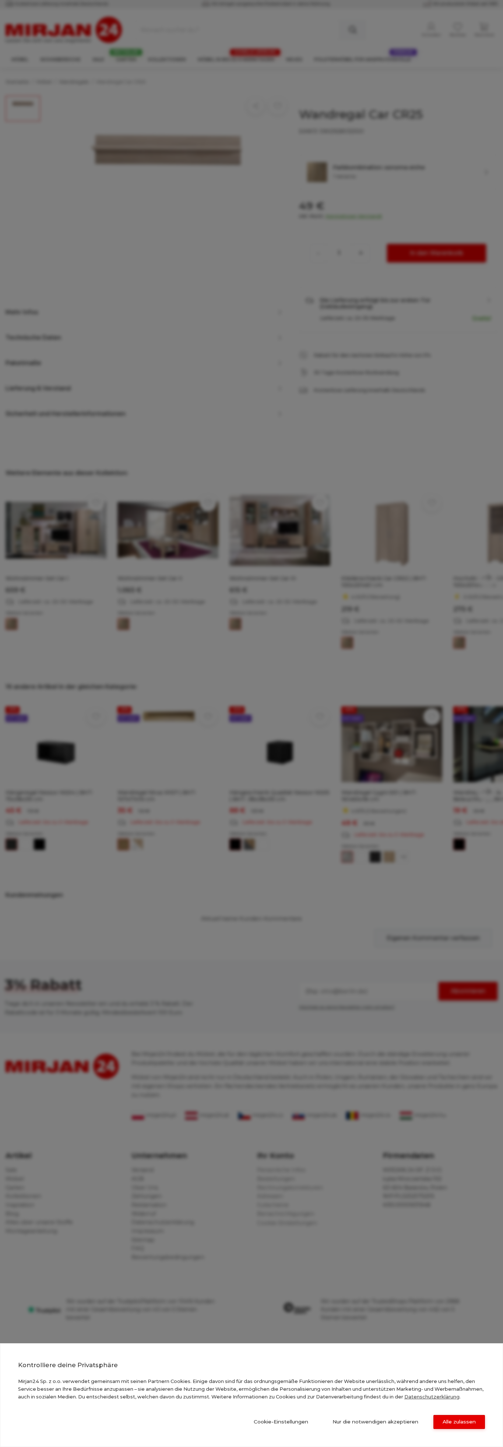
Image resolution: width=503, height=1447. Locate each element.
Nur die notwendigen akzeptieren (375, 1422)
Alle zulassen (459, 1422)
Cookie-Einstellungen (281, 1422)
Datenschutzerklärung (432, 1397)
